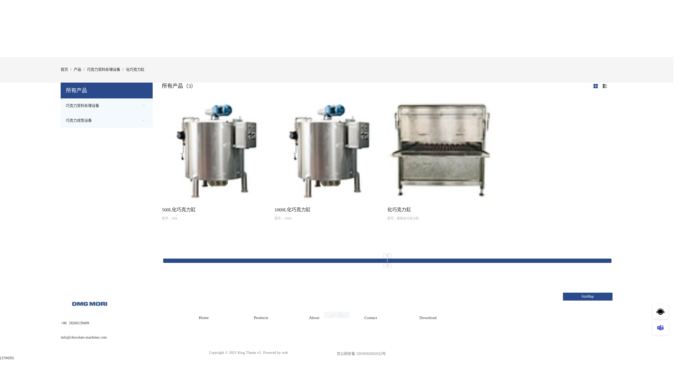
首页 (64, 70)
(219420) (7, 358)
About (314, 318)
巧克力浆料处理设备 (103, 70)
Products (261, 318)
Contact (370, 318)
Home (204, 318)
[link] (64, 70)
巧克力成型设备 (79, 120)
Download (428, 318)
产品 (77, 70)
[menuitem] (107, 105)
